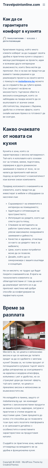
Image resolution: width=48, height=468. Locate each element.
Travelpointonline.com (21, 5)
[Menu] (44, 4)
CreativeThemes (11, 464)
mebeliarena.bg (26, 81)
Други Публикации (11, 41)
